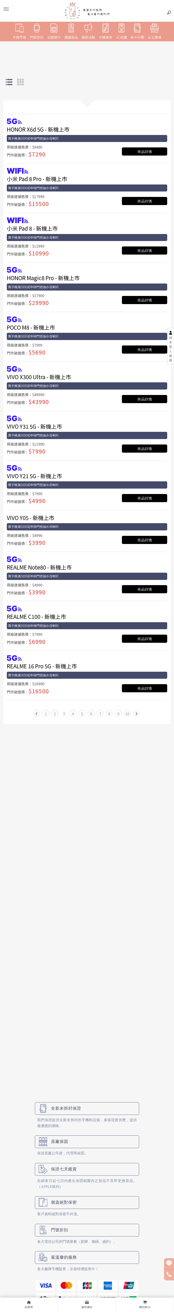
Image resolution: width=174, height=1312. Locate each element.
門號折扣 (37, 37)
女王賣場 (154, 37)
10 (127, 713)
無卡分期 (137, 37)
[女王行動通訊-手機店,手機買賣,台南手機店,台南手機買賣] (87, 10)
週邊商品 (71, 37)
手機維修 (105, 37)
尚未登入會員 (170, 348)
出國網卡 (54, 37)
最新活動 (88, 37)
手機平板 (19, 37)
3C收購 (121, 37)
